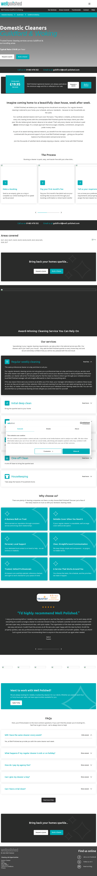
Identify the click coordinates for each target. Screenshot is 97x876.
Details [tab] (48, 429)
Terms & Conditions (7, 866)
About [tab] (77, 429)
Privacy (3, 868)
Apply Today (16, 703)
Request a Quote (73, 85)
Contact (86, 10)
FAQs (93, 10)
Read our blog (87, 866)
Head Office (4, 865)
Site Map (4, 863)
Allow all (76, 451)
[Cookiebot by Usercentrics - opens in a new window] (81, 423)
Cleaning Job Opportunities (9, 857)
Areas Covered (64, 10)
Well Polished (10, 853)
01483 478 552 (32, 70)
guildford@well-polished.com (66, 70)
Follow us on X (87, 861)
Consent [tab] (20, 429)
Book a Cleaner (86, 85)
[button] (48, 361)
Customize (47, 451)
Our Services (52, 10)
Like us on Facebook (89, 857)
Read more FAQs (48, 800)
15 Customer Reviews (54, 599)
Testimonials (76, 10)
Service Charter (5, 860)
